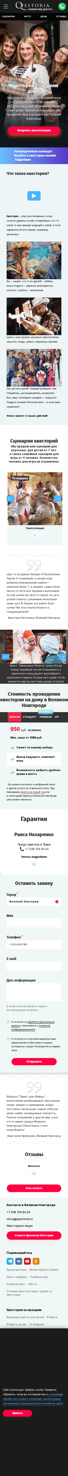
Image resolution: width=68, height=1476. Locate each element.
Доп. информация (21, 980)
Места (33, 1284)
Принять (17, 1413)
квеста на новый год (33, 792)
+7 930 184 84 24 (37, 849)
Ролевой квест (16, 1284)
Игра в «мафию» (17, 1277)
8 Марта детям (16, 1324)
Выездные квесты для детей (25, 1317)
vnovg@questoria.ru (20, 1219)
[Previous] (10, 499)
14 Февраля (36, 1324)
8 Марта (52, 1317)
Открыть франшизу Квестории (34, 1235)
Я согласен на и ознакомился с (33, 1026)
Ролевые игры (39, 1277)
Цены (43, 17)
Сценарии (8, 17)
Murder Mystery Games (43, 1270)
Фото (27, 17)
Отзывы (61, 17)
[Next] (57, 499)
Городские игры (17, 1270)
